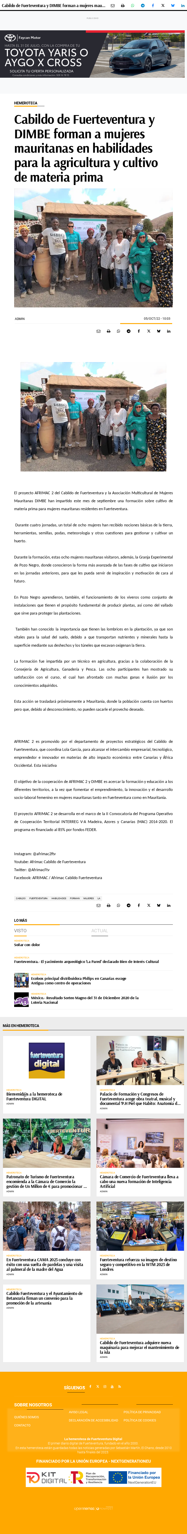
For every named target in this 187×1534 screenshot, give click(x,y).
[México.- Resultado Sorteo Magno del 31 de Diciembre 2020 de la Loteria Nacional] (21, 999)
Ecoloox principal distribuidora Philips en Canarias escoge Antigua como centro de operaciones (78, 981)
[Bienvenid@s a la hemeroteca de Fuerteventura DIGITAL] (47, 1060)
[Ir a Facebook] (90, 1386)
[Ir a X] (97, 1386)
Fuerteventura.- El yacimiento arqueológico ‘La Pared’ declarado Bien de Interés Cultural (86, 961)
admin (20, 319)
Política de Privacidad (142, 1412)
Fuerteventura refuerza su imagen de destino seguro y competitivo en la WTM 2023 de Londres (138, 1264)
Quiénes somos (26, 1417)
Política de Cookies (140, 1420)
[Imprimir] (123, 5)
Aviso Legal (78, 1412)
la (99, 898)
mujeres (88, 898)
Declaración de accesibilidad (93, 1420)
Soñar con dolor (27, 944)
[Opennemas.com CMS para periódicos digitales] (93, 1508)
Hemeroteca (25, 103)
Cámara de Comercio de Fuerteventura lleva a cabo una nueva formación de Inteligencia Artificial (139, 1181)
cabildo (21, 898)
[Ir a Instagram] (105, 1386)
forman (75, 898)
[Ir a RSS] (119, 1386)
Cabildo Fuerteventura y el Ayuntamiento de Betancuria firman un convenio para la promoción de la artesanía (44, 1298)
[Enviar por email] (113, 5)
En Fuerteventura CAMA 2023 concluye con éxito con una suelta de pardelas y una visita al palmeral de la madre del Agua (44, 1264)
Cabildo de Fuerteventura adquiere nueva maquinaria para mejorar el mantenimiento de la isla (139, 1347)
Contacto (22, 1425)
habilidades (59, 898)
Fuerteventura (38, 898)
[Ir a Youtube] (112, 1386)
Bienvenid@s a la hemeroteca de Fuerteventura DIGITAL (34, 1096)
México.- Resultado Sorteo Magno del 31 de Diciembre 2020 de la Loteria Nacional (84, 1000)
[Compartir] (133, 5)
